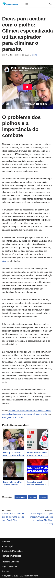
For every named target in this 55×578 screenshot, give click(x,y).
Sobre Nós (7, 541)
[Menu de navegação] (26, 3)
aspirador (20, 497)
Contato (5, 571)
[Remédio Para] (10, 3)
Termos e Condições (11, 556)
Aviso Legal (7, 546)
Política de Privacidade (12, 551)
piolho (43, 497)
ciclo (4, 261)
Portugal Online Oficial (12, 417)
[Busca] (50, 4)
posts (34, 55)
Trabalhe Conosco (10, 561)
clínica (32, 497)
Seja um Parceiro (10, 566)
